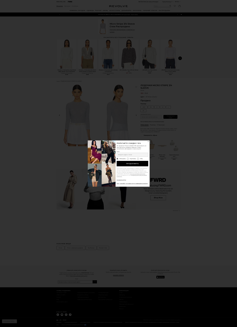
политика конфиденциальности (137, 173)
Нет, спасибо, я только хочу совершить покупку (132, 183)
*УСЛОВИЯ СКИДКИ (121, 179)
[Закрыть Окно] (148, 141)
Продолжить (132, 163)
